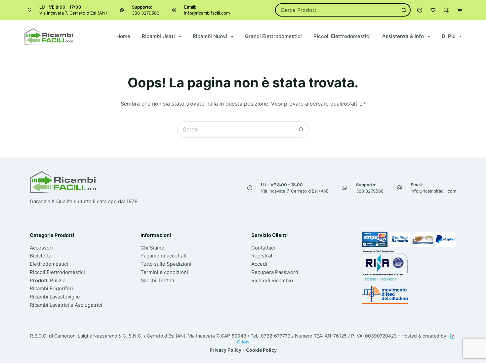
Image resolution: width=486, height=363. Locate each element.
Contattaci (263, 248)
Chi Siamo (152, 248)
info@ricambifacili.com (207, 13)
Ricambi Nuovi (210, 36)
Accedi (259, 264)
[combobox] (337, 10)
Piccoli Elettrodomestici (342, 36)
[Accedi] (419, 10)
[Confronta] (446, 10)
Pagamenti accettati (163, 255)
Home (123, 36)
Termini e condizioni (164, 272)
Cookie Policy (261, 350)
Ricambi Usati (158, 36)
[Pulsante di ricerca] (404, 10)
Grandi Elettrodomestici (273, 36)
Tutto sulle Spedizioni (166, 264)
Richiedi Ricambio (272, 280)
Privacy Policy (225, 350)
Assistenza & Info (403, 36)
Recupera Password (274, 272)
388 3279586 (145, 13)
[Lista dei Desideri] (432, 10)
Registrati (262, 255)
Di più (449, 36)
